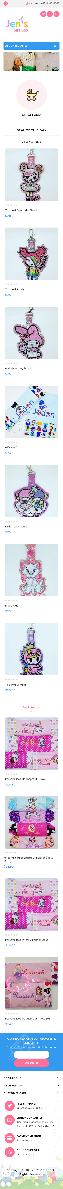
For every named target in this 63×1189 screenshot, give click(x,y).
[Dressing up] (43, 94)
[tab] (31, 707)
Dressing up (43, 115)
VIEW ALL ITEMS (31, 142)
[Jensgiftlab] (17, 24)
